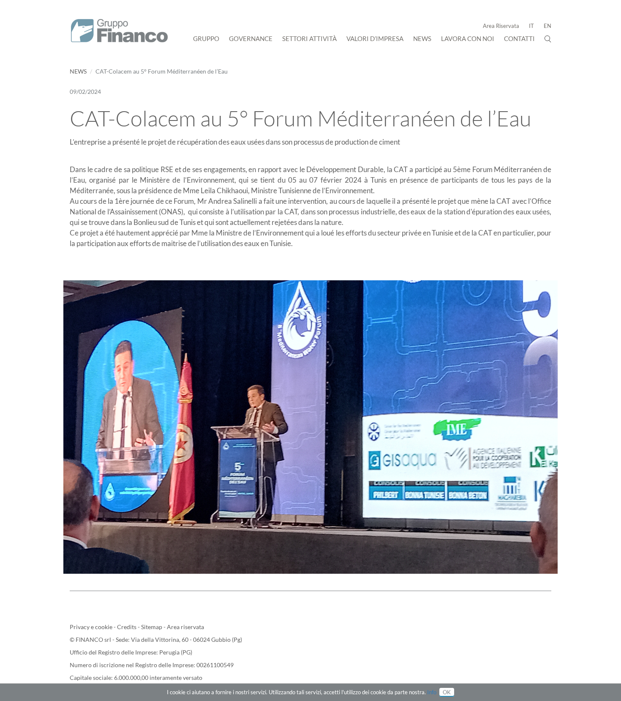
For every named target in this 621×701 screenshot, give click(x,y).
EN (547, 25)
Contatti (519, 38)
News (422, 38)
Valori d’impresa (374, 38)
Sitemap (152, 626)
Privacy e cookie (92, 626)
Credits (127, 626)
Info (431, 692)
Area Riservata (501, 25)
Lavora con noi (467, 38)
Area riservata (185, 626)
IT (531, 25)
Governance (250, 38)
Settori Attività (309, 38)
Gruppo (206, 38)
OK (447, 692)
